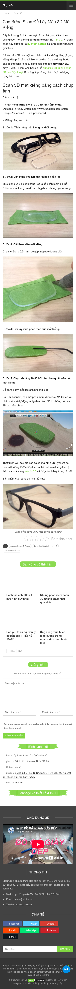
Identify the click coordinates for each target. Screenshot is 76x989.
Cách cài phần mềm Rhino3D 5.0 (32, 761)
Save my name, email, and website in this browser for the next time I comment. (38, 726)
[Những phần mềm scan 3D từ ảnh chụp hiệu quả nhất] (55, 581)
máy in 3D (30, 471)
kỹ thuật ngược (36, 44)
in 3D (59, 39)
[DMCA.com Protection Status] (36, 980)
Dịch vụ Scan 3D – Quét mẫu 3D (30, 755)
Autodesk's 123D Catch (20, 546)
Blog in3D (8, 5)
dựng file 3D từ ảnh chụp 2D (45, 546)
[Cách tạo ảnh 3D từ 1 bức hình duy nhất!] (21, 581)
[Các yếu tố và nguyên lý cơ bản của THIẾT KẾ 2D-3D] (21, 618)
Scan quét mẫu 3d (12, 550)
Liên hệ (17, 767)
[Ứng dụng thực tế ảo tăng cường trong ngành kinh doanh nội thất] (55, 618)
